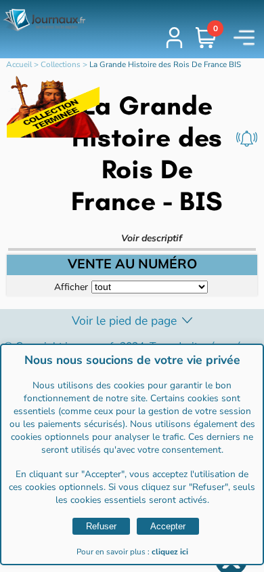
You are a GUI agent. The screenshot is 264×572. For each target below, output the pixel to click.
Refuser (101, 526)
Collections (61, 64)
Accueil (19, 64)
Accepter (167, 526)
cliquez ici (170, 551)
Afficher (71, 286)
